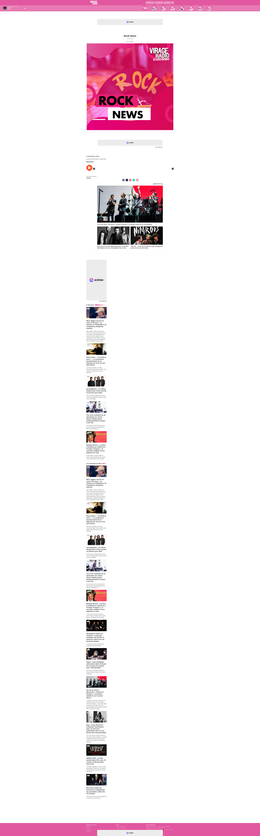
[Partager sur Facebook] (123, 180)
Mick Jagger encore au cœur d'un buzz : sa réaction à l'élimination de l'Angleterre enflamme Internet (96, 324)
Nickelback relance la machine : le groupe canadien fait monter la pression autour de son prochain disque (95, 637)
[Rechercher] (172, 2)
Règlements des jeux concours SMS (155, 828)
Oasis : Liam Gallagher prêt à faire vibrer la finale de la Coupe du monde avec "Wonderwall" (96, 665)
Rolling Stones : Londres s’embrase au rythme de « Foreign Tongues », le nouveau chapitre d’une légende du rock (96, 449)
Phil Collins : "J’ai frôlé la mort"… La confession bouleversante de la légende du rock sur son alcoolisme (96, 361)
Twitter (88, 828)
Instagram (88, 829)
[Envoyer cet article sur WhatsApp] (133, 180)
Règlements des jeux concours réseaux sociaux (158, 826)
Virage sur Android (121, 828)
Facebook (88, 826)
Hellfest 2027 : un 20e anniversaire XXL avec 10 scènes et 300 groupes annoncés (96, 761)
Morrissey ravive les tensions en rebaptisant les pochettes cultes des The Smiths (95, 790)
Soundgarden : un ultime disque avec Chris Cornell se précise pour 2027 (96, 391)
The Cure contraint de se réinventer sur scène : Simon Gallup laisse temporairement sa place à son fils (95, 419)
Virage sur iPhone (120, 826)
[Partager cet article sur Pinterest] (130, 180)
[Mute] (25, 8)
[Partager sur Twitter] (126, 180)
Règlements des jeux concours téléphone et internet (159, 829)
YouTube (88, 831)
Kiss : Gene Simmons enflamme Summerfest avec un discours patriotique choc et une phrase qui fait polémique (96, 728)
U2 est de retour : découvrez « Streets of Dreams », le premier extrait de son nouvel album (95, 694)
